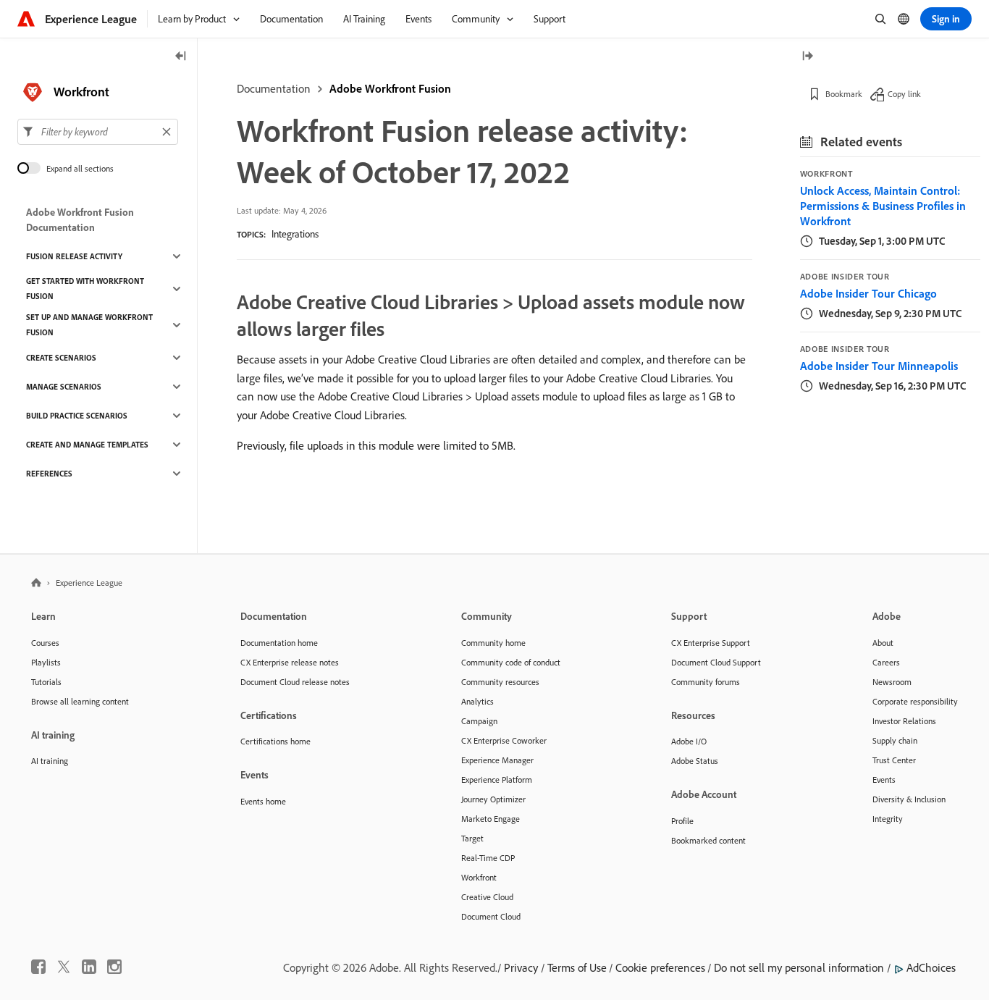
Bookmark (843, 93)
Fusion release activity (74, 256)
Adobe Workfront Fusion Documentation (80, 220)
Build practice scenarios (76, 416)
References (49, 474)
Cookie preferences (660, 967)
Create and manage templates (87, 445)
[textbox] (97, 132)
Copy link (904, 93)
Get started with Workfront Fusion (85, 288)
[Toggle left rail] (181, 57)
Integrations (295, 233)
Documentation (274, 88)
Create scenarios (61, 358)
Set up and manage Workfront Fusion (89, 324)
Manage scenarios (63, 387)
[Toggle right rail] (807, 57)
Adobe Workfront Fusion (390, 88)
